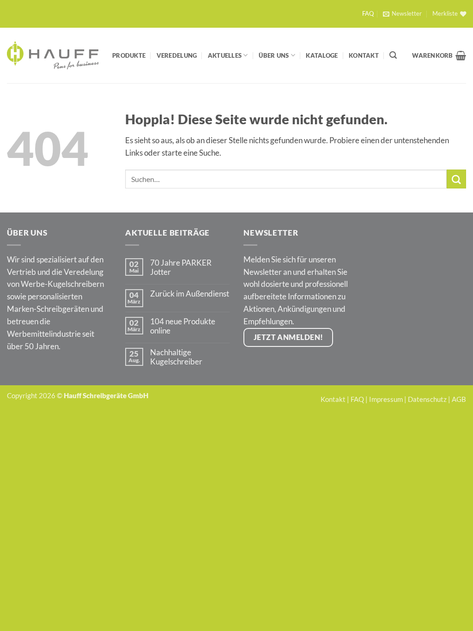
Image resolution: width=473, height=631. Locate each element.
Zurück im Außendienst (189, 293)
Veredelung (177, 55)
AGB (459, 399)
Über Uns (274, 55)
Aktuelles (225, 55)
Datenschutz (427, 399)
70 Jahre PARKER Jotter (181, 267)
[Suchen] (393, 55)
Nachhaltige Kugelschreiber (176, 357)
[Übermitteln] (456, 179)
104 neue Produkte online (182, 326)
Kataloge (322, 55)
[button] (402, 13)
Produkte (129, 55)
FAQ (368, 13)
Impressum (386, 399)
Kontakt (364, 55)
